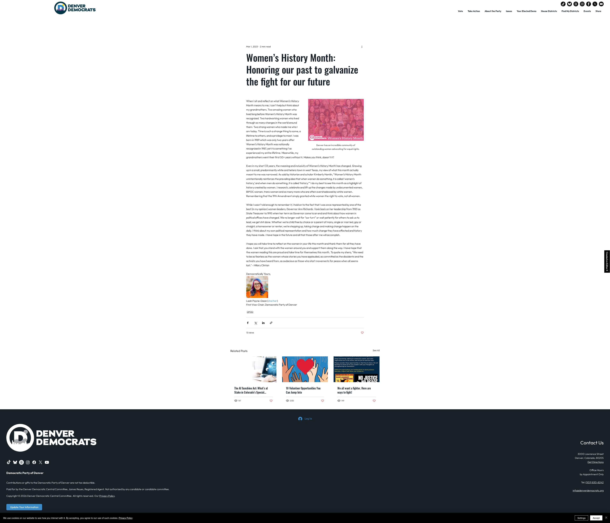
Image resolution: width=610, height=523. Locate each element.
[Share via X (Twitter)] (255, 322)
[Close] (606, 517)
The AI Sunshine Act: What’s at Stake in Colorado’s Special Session (251, 390)
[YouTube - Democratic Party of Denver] (601, 4)
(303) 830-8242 (594, 482)
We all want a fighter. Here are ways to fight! (354, 390)
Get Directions (595, 462)
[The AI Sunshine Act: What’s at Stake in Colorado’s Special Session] (253, 369)
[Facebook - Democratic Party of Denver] (588, 4)
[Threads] (575, 4)
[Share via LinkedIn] (263, 322)
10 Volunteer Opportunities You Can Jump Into (303, 390)
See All (376, 350)
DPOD (250, 311)
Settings (581, 518)
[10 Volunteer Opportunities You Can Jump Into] (305, 369)
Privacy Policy (107, 495)
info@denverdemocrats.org (588, 490)
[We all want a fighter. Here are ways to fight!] (357, 369)
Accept (596, 518)
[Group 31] (15, 462)
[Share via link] (271, 322)
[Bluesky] (569, 4)
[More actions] (362, 46)
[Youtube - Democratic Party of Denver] (46, 462)
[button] (493, 11)
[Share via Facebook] (247, 322)
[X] (595, 4)
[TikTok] (563, 4)
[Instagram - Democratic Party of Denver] (582, 4)
